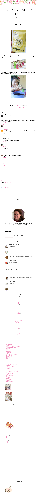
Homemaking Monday (8, 449)
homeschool (7, 450)
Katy (4, 114)
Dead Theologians (8, 348)
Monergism (7, 353)
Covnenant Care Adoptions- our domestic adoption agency (13, 346)
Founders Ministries (8, 351)
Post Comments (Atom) (8, 182)
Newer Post (2, 180)
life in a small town (8, 462)
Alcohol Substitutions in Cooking (10, 407)
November (18, 311)
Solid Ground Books (8, 357)
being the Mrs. (7, 435)
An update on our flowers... (19, 319)
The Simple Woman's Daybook (10, 476)
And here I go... (19, 327)
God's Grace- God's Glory (9, 368)
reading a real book (8, 472)
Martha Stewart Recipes (9, 417)
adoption (7, 434)
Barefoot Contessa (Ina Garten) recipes (11, 411)
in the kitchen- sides (8, 459)
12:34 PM (4, 141)
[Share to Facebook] (25, 105)
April (18, 329)
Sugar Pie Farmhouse (8, 376)
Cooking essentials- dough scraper (14, 244)
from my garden (21, 107)
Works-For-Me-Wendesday (9, 478)
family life (17, 107)
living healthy (7, 463)
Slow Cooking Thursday (9, 474)
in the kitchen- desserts (9, 456)
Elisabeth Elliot (7, 349)
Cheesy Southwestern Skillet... (19, 323)
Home (18, 180)
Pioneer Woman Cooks (9, 418)
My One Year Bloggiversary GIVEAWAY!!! (14, 249)
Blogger (20, 338)
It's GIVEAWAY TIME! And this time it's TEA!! (11, 269)
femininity (7, 445)
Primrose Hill (5, 129)
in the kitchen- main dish (9, 458)
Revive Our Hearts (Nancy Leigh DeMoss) (11, 354)
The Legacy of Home (8, 380)
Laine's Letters (7, 370)
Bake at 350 (7, 409)
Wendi (4, 143)
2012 (18, 304)
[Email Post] (21, 105)
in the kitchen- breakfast (9, 455)
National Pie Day (8, 468)
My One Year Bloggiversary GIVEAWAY (11, 467)
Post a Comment (3, 165)
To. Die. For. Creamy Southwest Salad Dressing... (16, 260)
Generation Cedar (8, 367)
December (18, 310)
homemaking (7, 448)
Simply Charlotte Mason (9, 356)
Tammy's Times (8, 377)
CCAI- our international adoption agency (11, 344)
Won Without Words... (19, 322)
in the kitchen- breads (8, 454)
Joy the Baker (7, 416)
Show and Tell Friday (8, 473)
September (18, 313)
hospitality (7, 452)
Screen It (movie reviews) (9, 355)
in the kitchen (7, 453)
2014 (18, 302)
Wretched (7, 358)
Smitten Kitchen (8, 419)
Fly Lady (7, 350)
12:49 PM (4, 146)
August (19, 314)
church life (7, 440)
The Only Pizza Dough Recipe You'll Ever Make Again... (17, 286)
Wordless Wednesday (8, 477)
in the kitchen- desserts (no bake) (10, 457)
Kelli (3, 154)
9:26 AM (4, 122)
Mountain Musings (8, 372)
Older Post (34, 180)
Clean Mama (7, 345)
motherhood (7, 465)
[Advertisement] (18, 173)
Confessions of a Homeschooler (10, 366)
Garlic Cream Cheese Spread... (13, 276)
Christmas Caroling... (12, 255)
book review (7, 438)
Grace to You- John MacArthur (9, 352)
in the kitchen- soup (8, 461)
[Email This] (22, 105)
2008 (18, 309)
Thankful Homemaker (8, 378)
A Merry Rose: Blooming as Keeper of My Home (12, 364)
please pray (7, 471)
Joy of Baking (7, 415)
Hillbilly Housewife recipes (9, 414)
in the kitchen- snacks (8, 460)
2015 (18, 301)
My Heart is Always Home (9, 374)
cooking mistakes (8, 442)
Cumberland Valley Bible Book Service (11, 347)
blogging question (8, 437)
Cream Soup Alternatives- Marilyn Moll (11, 412)
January (19, 333)
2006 (18, 335)
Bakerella (7, 410)
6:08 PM (4, 163)
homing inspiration (8, 451)
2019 (18, 296)
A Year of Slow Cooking (9, 406)
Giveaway (7, 447)
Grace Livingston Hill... (8, 272)
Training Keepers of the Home (9, 381)
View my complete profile (18, 225)
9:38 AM (4, 127)
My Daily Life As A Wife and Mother (10, 373)
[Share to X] (24, 105)
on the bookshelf (8, 470)
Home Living (7, 369)
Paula (4, 124)
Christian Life (7, 439)
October (19, 312)
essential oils (7, 443)
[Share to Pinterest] (26, 105)
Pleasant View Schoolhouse (9, 375)
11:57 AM (4, 157)
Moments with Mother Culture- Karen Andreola (12, 371)
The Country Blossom (8, 379)
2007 (18, 334)
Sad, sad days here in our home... (19, 321)
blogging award (8, 436)
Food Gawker (7, 413)
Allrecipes (7, 408)
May (18, 328)
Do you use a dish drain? (12, 281)
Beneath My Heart (8, 365)
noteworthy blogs (8, 469)
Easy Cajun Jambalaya (19, 320)
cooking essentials (8, 441)
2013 (18, 303)
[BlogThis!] (23, 105)
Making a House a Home (18, 12)
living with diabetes (8, 464)
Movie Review (7, 466)
